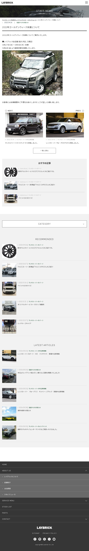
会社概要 (7, 489)
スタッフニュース (31, 20)
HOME (4, 465)
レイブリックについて (11, 477)
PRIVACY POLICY (50, 533)
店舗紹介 (7, 483)
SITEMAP (36, 533)
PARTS (5, 513)
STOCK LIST (7, 507)
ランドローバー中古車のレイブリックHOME (14, 20)
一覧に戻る (44, 151)
